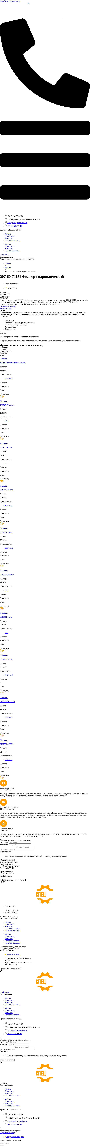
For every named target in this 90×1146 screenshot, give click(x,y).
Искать (31, 259)
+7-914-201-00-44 (7, 868)
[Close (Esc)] (1, 1143)
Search (2, 259)
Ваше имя (4, 842)
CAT (6, 421)
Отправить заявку (7, 860)
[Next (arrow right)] (3, 1145)
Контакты (9, 238)
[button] (8, 306)
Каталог (8, 234)
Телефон (4, 845)
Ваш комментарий (7, 850)
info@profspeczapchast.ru (9, 866)
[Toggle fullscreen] (6, 1143)
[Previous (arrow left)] (1, 1145)
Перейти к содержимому (10, 1)
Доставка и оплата (12, 240)
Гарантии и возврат (12, 930)
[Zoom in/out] (8, 1143)
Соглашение (5, 852)
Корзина (3, 1083)
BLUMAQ (4, 298)
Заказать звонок (6, 257)
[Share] (3, 1143)
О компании (10, 236)
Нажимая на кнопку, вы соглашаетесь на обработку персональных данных (37, 856)
